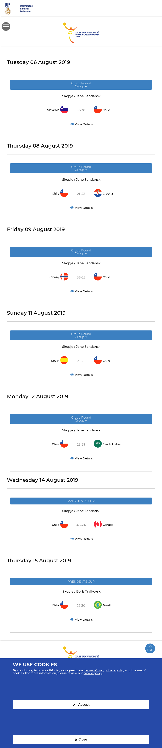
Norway (53, 277)
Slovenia (53, 110)
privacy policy (114, 670)
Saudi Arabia (112, 444)
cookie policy (93, 673)
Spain (55, 360)
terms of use (94, 670)
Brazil (107, 605)
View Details (84, 124)
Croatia (108, 193)
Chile (106, 110)
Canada (108, 525)
